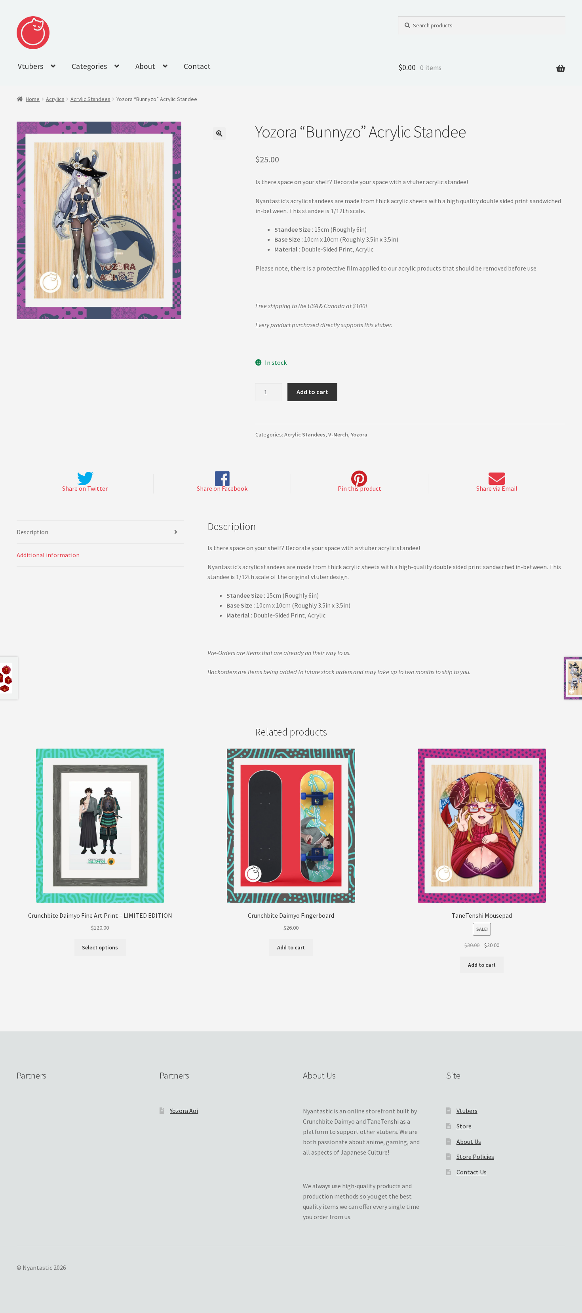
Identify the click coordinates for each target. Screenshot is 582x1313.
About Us (468, 1141)
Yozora (359, 434)
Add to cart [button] (291, 947)
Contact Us (471, 1172)
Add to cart (312, 392)
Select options (100, 947)
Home (33, 99)
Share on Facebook (222, 488)
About (145, 66)
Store (464, 1126)
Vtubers (30, 66)
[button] (219, 133)
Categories (89, 66)
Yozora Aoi (184, 1111)
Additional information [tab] (48, 555)
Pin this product (359, 488)
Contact (197, 66)
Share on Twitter (85, 488)
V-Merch (338, 434)
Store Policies (475, 1157)
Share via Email (496, 488)
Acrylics (55, 99)
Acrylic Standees (90, 99)
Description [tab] (32, 532)
